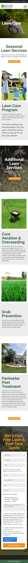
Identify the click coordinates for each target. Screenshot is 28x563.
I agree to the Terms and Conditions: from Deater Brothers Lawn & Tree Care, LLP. (13, 531)
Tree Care (6, 499)
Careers (24, 1)
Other (14, 501)
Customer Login (16, 1)
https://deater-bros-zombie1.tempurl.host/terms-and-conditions (12, 531)
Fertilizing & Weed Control (11, 497)
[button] (25, 6)
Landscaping (15, 499)
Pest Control (7, 501)
